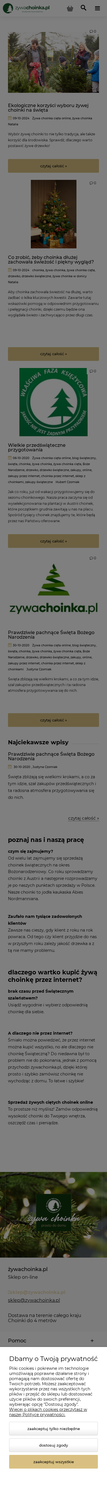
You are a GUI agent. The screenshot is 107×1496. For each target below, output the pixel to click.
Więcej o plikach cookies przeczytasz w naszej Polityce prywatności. (48, 1412)
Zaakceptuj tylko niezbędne (53, 1428)
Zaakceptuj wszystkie (53, 1461)
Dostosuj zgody (53, 1445)
